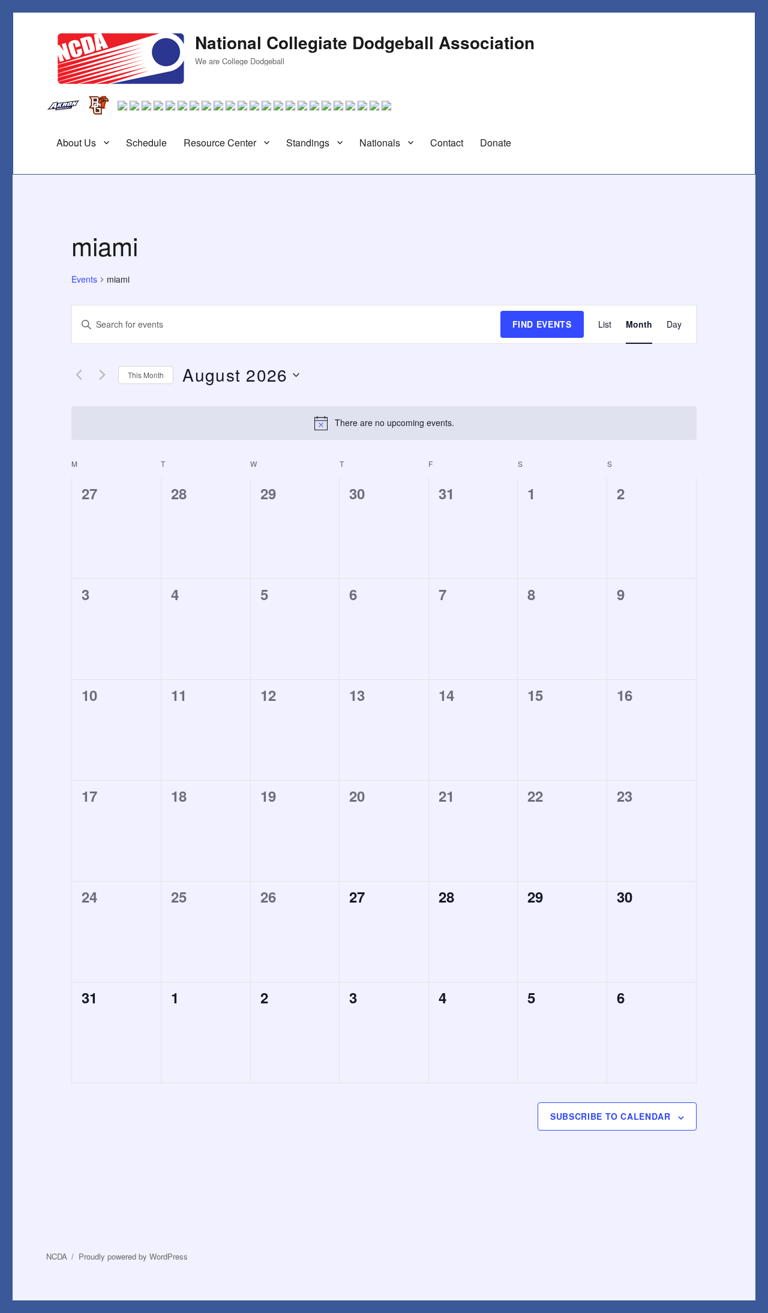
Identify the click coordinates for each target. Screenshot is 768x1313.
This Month (146, 375)
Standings (307, 142)
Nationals (379, 142)
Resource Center (220, 142)
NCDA (56, 1256)
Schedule (146, 142)
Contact (446, 142)
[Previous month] (78, 375)
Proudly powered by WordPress (133, 1256)
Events (84, 279)
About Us (76, 142)
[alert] (383, 423)
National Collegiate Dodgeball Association (365, 42)
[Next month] (102, 375)
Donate (495, 142)
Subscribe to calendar (610, 1116)
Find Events (542, 324)
